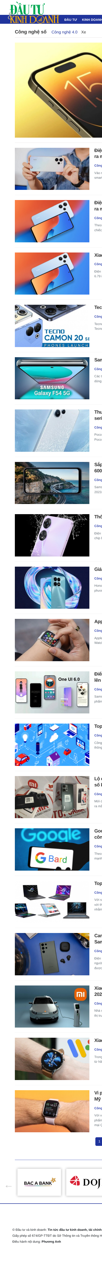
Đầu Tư (70, 20)
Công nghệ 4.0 (64, 32)
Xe (83, 32)
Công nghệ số (31, 32)
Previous (6, 1182)
